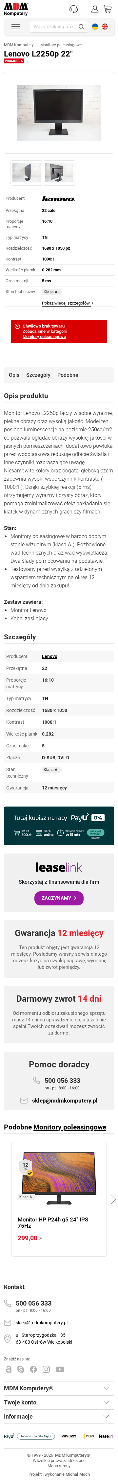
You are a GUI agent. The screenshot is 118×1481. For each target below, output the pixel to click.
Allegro (8, 1369)
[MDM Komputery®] (16, 6)
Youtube (60, 1369)
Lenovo (49, 656)
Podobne (67, 375)
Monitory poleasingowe (44, 336)
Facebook (33, 1369)
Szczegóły (38, 375)
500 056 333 (62, 1083)
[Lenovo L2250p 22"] (59, 113)
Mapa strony (59, 1465)
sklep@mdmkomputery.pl (65, 1100)
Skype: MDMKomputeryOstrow (20, 1369)
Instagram (46, 1369)
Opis (14, 375)
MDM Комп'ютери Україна (95, 26)
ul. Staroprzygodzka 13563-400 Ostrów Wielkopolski (44, 1339)
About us (105, 26)
